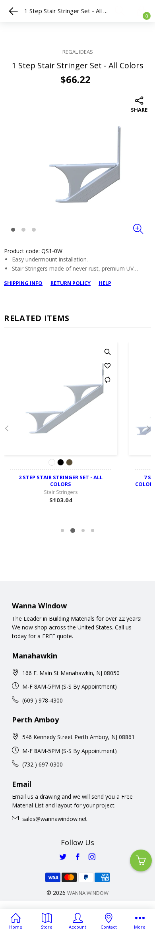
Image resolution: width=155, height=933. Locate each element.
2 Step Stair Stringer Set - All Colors (61, 481)
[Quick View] (107, 352)
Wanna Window (87, 892)
